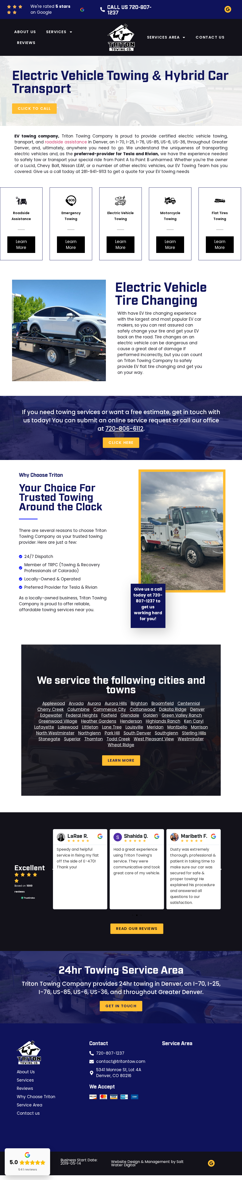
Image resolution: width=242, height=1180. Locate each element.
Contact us (210, 37)
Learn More (21, 244)
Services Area (163, 37)
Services (56, 32)
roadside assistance (66, 142)
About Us (25, 32)
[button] (53, 869)
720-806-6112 (124, 429)
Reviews (26, 42)
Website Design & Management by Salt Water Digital (147, 1163)
